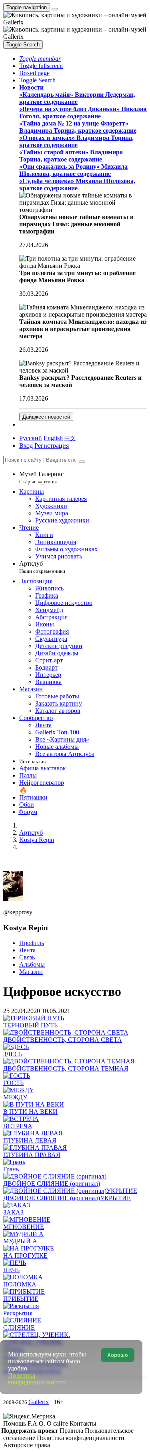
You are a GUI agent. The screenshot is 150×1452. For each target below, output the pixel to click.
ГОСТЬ (13, 1082)
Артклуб (42, 567)
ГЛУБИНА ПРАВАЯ (31, 1154)
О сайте (58, 1423)
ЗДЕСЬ (12, 1054)
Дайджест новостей (46, 417)
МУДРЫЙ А (20, 1241)
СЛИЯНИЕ (19, 1327)
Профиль (31, 942)
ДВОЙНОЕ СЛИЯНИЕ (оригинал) (51, 1183)
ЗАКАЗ (13, 1212)
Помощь (15, 1423)
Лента (27, 950)
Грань (11, 1169)
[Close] (82, 462)
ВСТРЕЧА (17, 1126)
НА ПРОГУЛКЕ (25, 1255)
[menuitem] (70, 438)
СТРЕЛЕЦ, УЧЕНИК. (33, 1341)
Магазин (31, 971)
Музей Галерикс (41, 478)
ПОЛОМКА (19, 1284)
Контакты (83, 1423)
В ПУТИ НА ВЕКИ (30, 1111)
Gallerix (38, 1401)
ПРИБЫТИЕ (20, 1298)
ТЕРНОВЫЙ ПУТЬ (30, 1025)
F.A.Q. (37, 1423)
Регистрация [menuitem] (51, 445)
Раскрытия (17, 1313)
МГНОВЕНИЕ (23, 1226)
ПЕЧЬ (11, 1270)
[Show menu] (55, 9)
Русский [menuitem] (30, 438)
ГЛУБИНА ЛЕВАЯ (29, 1140)
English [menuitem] (53, 438)
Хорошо (117, 1355)
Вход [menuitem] (26, 445)
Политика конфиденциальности (80, 1437)
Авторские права (26, 1445)
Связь (27, 957)
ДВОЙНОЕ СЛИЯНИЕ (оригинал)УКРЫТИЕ (67, 1198)
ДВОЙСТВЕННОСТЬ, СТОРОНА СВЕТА (62, 1039)
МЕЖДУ (15, 1097)
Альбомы (32, 964)
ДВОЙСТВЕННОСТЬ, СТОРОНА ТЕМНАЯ (65, 1068)
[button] (40, 58)
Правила (72, 1430)
